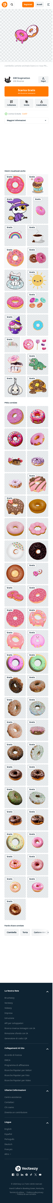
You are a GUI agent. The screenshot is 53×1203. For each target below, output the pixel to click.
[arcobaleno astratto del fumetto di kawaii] (31, 255)
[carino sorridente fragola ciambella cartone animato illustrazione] (15, 1070)
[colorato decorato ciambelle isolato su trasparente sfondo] (15, 328)
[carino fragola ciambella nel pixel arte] (15, 1047)
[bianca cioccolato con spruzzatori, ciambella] (15, 868)
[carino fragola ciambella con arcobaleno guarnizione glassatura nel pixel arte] (15, 1025)
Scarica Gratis (26, 91)
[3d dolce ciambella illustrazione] (15, 1137)
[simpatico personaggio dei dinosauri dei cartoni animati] (15, 524)
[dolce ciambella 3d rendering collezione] (15, 418)
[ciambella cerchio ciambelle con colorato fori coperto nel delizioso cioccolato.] (15, 463)
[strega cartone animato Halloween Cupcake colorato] (15, 440)
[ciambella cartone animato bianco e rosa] (15, 935)
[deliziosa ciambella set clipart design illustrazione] (15, 182)
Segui (43, 81)
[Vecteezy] (4, 4)
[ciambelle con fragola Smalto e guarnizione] (15, 980)
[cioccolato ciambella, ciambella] (15, 890)
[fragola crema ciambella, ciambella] (15, 823)
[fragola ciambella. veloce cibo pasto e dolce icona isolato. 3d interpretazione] (15, 666)
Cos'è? (24, 114)
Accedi (39, 4)
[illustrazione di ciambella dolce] (15, 396)
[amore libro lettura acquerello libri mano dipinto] (34, 460)
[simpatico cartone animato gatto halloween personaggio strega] (18, 230)
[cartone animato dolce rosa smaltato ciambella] (15, 958)
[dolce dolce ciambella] (15, 306)
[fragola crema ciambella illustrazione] (15, 622)
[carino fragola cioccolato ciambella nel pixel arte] (15, 778)
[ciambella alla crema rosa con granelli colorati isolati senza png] (12, 258)
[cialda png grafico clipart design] (15, 569)
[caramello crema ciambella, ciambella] (15, 801)
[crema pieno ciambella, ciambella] (15, 913)
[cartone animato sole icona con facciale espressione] (15, 373)
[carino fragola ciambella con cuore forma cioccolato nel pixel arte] (15, 756)
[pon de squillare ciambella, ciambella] (15, 846)
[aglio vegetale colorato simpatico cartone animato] (15, 547)
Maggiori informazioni (16, 118)
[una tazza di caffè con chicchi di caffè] (15, 284)
